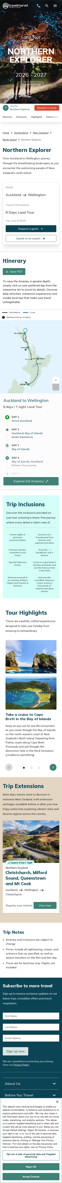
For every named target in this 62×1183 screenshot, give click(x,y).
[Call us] (38, 5)
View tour (45, 905)
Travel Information (17, 205)
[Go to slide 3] (39, 768)
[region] (31, 1140)
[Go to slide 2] (31, 768)
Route (9, 187)
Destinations (21, 132)
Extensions (52, 116)
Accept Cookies (31, 1176)
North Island (10, 139)
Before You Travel (19, 1095)
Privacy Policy (21, 1064)
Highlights (36, 116)
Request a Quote (31, 84)
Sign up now (15, 1051)
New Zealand (40, 132)
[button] (55, 380)
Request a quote (46, 107)
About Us (12, 1083)
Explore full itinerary (29, 481)
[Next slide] (53, 767)
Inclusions (21, 116)
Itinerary (7, 116)
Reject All (31, 1166)
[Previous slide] (9, 767)
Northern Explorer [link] (31, 139)
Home (6, 132)
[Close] (57, 1102)
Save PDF (16, 271)
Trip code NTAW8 (16, 220)
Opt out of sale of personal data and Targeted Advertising (31, 1155)
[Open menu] (55, 5)
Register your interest (19, 905)
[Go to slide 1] (24, 768)
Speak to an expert (28, 238)
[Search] (47, 5)
